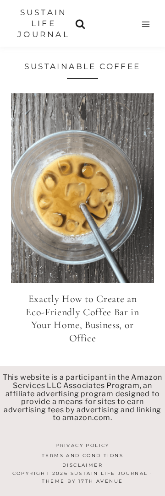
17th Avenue (100, 481)
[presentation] (82, 188)
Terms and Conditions (82, 455)
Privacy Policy (82, 445)
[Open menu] (145, 24)
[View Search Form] (80, 24)
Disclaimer (82, 465)
